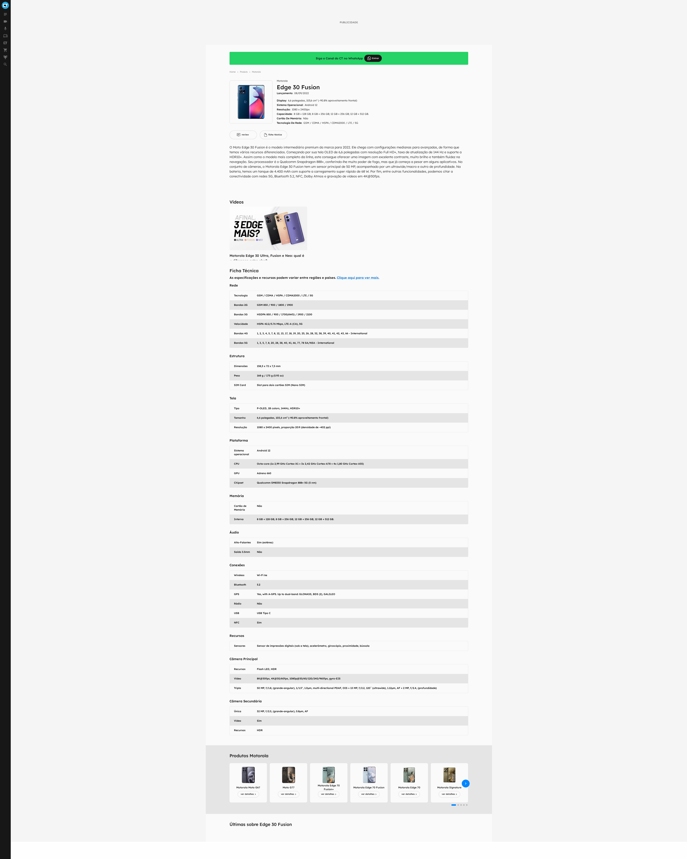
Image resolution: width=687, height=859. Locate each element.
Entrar (375, 58)
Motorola (256, 71)
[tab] (243, 135)
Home (233, 71)
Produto (244, 71)
